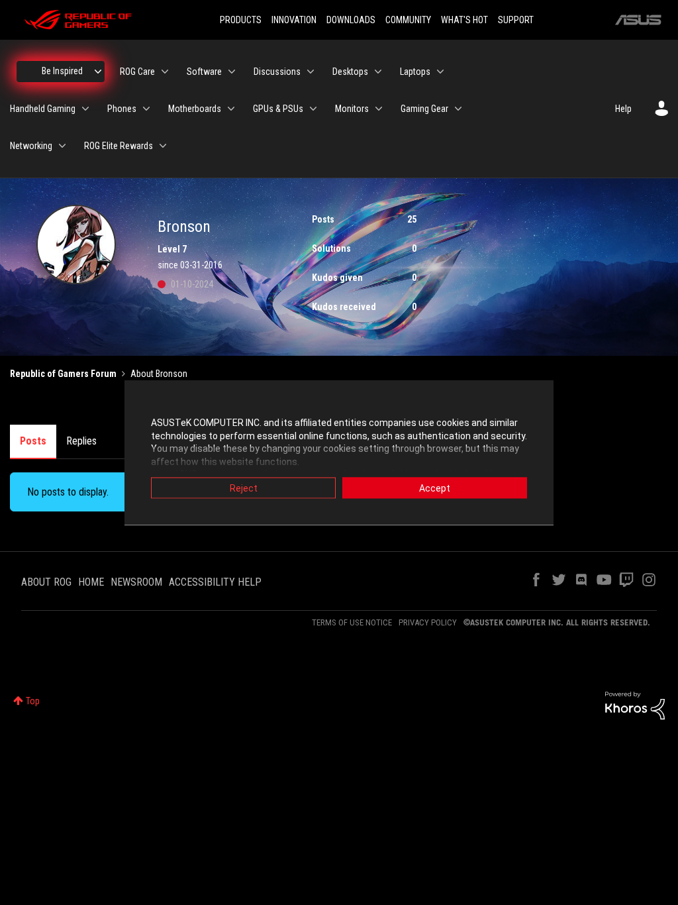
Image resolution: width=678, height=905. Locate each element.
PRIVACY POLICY (428, 622)
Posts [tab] (33, 441)
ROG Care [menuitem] (137, 71)
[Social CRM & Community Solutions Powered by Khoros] (635, 705)
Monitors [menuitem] (352, 108)
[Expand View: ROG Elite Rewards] (163, 145)
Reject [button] (244, 488)
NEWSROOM (136, 582)
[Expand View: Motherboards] (231, 108)
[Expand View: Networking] (62, 145)
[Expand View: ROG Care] (164, 71)
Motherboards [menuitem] (194, 108)
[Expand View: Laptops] (440, 71)
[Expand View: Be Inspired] (98, 71)
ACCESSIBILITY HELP (215, 582)
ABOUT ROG (46, 582)
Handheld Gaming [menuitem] (42, 108)
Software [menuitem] (204, 71)
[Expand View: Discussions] (310, 71)
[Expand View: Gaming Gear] (458, 108)
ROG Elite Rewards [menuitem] (118, 145)
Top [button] (33, 701)
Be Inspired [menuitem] (62, 71)
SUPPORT (516, 20)
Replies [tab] (81, 441)
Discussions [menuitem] (277, 71)
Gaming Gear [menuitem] (424, 108)
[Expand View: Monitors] (378, 108)
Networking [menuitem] (31, 145)
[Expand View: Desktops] (378, 71)
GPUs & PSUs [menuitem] (278, 108)
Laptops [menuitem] (415, 71)
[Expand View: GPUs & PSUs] (313, 108)
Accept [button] (434, 488)
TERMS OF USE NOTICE (352, 622)
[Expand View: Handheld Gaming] (85, 108)
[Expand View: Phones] (146, 108)
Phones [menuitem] (121, 108)
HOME (91, 582)
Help (623, 108)
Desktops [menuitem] (350, 71)
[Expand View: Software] (231, 71)
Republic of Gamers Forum (63, 373)
